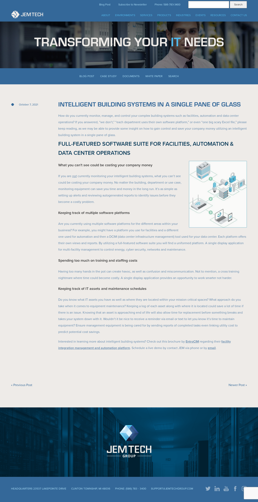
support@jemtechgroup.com (172, 488)
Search (173, 76)
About (105, 15)
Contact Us (239, 15)
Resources (218, 15)
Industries (183, 15)
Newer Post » (238, 385)
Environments (125, 15)
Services (146, 15)
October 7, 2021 (28, 104)
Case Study (108, 76)
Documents (131, 76)
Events (201, 15)
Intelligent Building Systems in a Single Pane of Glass (149, 104)
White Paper (153, 76)
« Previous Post (21, 385)
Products (164, 15)
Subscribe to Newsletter (132, 4)
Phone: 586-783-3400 (167, 4)
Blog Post (104, 4)
